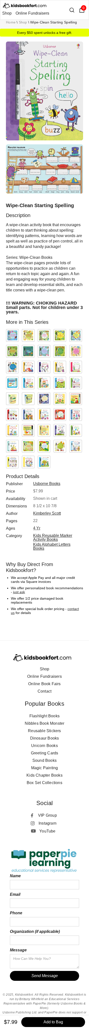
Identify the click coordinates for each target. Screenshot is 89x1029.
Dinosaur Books (44, 738)
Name (15, 876)
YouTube (47, 831)
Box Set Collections (44, 783)
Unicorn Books (44, 746)
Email (15, 894)
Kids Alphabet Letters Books (51, 546)
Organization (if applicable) (35, 931)
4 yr (36, 528)
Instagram (47, 823)
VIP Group (47, 815)
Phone (16, 913)
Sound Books (44, 760)
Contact (44, 691)
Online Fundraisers (32, 13)
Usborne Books (46, 484)
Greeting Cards (44, 753)
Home (11, 22)
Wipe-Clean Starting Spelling (53, 22)
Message (18, 950)
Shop (7, 13)
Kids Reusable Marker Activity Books (52, 537)
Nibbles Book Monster (45, 723)
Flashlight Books (44, 716)
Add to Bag (53, 1022)
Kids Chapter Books (44, 775)
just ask (19, 592)
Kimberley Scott (47, 513)
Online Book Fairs (44, 684)
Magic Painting (44, 768)
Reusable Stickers (44, 731)
